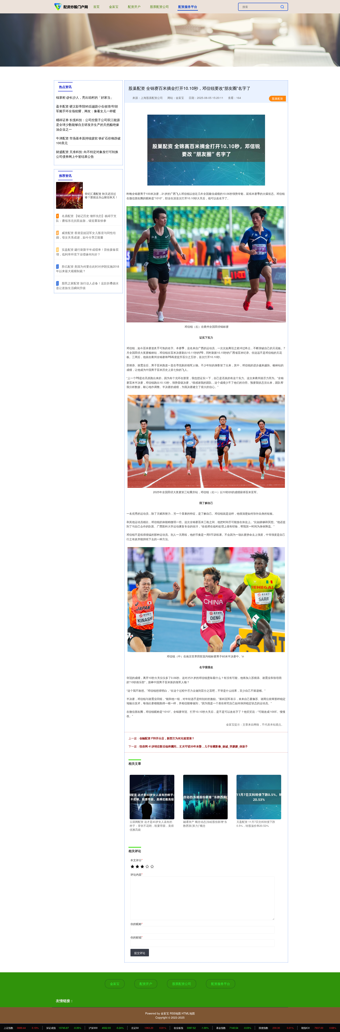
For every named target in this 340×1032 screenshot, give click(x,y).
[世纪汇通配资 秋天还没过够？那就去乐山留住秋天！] (69, 195)
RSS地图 (175, 1013)
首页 (96, 6)
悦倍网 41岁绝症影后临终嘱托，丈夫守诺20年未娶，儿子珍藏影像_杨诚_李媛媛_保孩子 (194, 746)
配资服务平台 (187, 6)
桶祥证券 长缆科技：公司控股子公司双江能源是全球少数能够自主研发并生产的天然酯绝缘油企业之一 (88, 125)
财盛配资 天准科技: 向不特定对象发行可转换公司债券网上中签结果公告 (87, 154)
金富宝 (113, 6)
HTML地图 (188, 1013)
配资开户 (134, 6)
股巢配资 (277, 98)
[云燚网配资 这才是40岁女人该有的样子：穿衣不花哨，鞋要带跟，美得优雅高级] (152, 797)
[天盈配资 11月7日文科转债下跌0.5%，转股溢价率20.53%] (259, 797)
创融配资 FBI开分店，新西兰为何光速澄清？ (167, 738)
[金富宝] (71, 6)
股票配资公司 (159, 6)
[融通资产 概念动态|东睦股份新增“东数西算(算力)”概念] (205, 797)
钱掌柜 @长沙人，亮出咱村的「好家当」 (85, 97)
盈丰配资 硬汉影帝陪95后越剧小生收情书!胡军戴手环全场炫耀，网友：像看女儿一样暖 (87, 108)
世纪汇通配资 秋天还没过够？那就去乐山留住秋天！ (101, 195)
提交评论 (139, 953)
